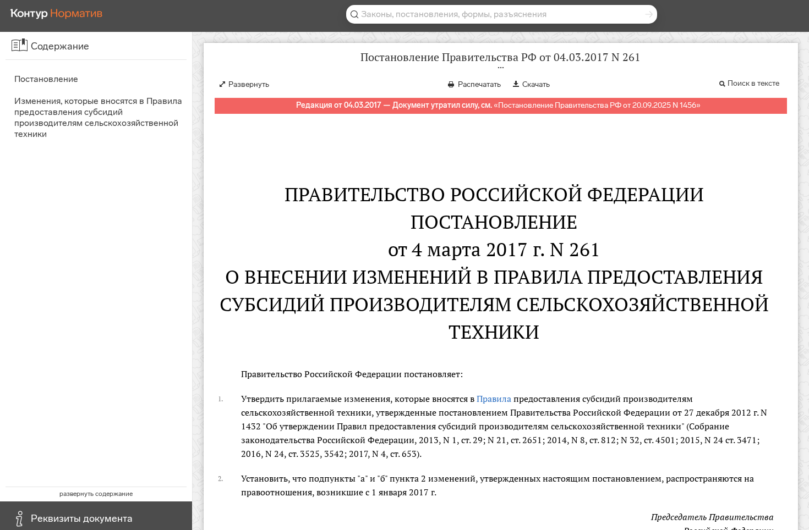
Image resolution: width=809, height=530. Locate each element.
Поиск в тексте (753, 83)
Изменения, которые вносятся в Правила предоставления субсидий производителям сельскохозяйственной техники (98, 117)
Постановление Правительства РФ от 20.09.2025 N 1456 (597, 105)
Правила (494, 398)
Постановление (46, 79)
